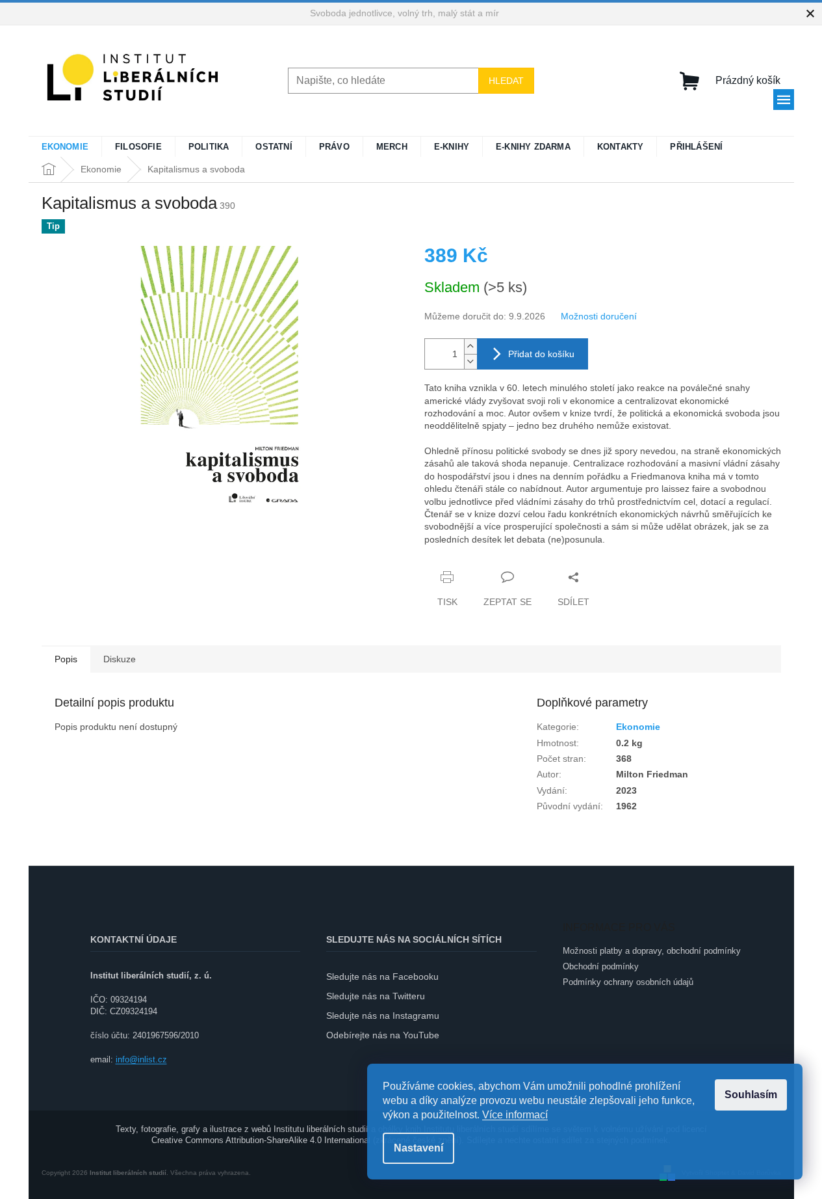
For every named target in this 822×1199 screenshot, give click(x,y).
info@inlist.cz (141, 1059)
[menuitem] (65, 147)
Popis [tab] (66, 659)
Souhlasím (751, 1094)
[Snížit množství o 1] (470, 361)
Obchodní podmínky (601, 966)
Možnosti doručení (599, 316)
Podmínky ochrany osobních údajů (628, 982)
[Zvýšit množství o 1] (470, 346)
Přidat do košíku (541, 354)
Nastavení (418, 1147)
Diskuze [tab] (119, 659)
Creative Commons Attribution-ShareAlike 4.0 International (260, 1140)
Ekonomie (638, 726)
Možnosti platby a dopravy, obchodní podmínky (652, 951)
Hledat (506, 80)
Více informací (515, 1114)
